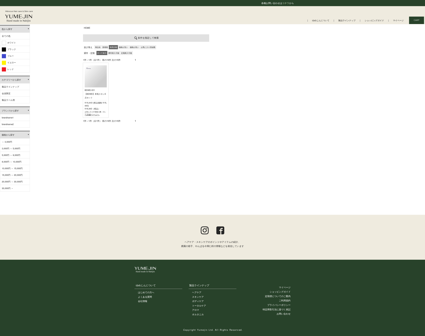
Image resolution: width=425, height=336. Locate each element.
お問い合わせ (284, 313)
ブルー (10, 55)
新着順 (105, 47)
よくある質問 (145, 296)
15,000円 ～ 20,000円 (12, 174)
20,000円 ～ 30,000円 (12, 181)
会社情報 (142, 301)
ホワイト (11, 42)
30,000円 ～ (7, 188)
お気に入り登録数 (148, 47)
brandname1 (8, 117)
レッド (10, 69)
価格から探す (8, 134)
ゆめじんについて (320, 21)
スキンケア (198, 296)
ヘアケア (196, 292)
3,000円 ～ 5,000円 (11, 148)
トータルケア (199, 305)
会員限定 (6, 93)
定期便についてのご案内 (278, 296)
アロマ (195, 309)
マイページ (398, 21)
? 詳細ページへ (92, 114)
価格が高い (134, 47)
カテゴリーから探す (11, 79)
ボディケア (198, 301)
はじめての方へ (146, 292)
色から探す (7, 29)
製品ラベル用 (8, 99)
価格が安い (123, 47)
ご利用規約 (285, 300)
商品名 (98, 47)
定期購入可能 (126, 53)
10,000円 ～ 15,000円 (12, 168)
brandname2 (8, 124)
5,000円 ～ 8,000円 (11, 155)
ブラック (11, 49)
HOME (87, 27)
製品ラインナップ (347, 21)
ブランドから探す (10, 110)
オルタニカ (198, 314)
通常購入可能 (113, 53)
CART (416, 20)
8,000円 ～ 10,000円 (11, 161)
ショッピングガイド (374, 21)
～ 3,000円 (7, 141)
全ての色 (6, 35)
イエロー (11, 62)
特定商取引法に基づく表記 (277, 309)
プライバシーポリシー (279, 304)
